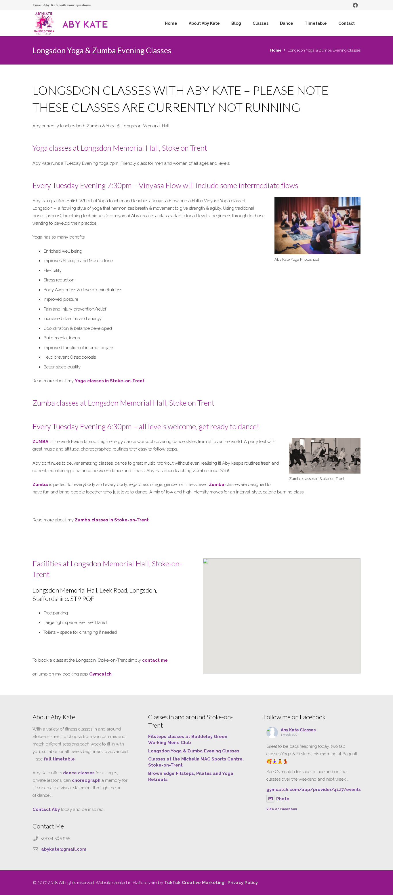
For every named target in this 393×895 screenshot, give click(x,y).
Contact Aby (46, 809)
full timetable (59, 759)
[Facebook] (355, 5)
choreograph (86, 780)
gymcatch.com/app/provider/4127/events (313, 789)
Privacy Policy (243, 882)
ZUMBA (40, 441)
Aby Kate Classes (298, 730)
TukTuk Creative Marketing (194, 882)
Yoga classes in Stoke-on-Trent (109, 380)
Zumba (40, 484)
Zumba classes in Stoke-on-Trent (112, 520)
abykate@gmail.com (63, 849)
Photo (282, 798)
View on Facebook (281, 809)
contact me (155, 660)
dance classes (79, 772)
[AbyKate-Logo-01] (44, 23)
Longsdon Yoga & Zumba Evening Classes (193, 751)
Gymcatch (101, 674)
